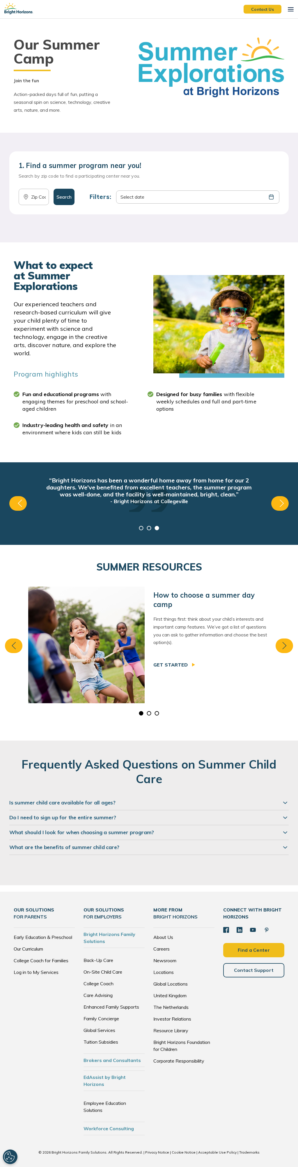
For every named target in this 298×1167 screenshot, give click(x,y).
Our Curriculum (28, 949)
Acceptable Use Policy (217, 1152)
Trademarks (249, 1152)
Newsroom (164, 960)
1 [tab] (141, 528)
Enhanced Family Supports (111, 1007)
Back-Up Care (98, 960)
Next (280, 503)
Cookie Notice (184, 1152)
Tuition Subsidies (101, 1042)
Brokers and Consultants (112, 1060)
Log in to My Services (36, 972)
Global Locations (170, 984)
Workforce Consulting (109, 1128)
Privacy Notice (157, 1152)
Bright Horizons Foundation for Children (181, 1045)
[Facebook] (226, 930)
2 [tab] (149, 528)
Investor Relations (172, 1019)
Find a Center (254, 950)
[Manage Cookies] (10, 1156)
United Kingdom (170, 995)
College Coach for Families (41, 960)
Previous (18, 503)
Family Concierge (101, 1018)
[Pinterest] (266, 930)
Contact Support (254, 970)
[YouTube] (253, 930)
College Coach (98, 983)
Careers (161, 949)
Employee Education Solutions (105, 1106)
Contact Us (262, 9)
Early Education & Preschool (43, 937)
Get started (171, 665)
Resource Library (170, 1030)
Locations (163, 972)
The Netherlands (171, 1007)
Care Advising (98, 995)
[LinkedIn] (239, 930)
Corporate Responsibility (178, 1061)
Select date (132, 197)
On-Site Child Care (103, 972)
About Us (163, 937)
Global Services (99, 1030)
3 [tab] (157, 528)
